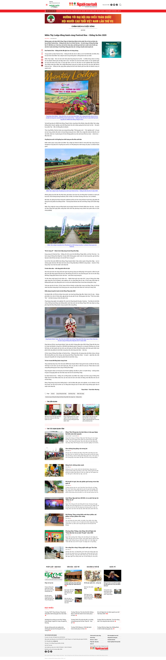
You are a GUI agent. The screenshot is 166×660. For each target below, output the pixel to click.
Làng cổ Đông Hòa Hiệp (61, 393)
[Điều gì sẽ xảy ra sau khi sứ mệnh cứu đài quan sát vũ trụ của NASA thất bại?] (112, 575)
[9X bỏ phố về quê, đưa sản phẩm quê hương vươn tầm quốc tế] (54, 487)
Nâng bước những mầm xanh (74, 465)
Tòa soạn (50, 645)
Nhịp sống (83, 30)
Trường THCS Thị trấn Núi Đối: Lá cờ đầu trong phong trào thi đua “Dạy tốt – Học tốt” (82, 621)
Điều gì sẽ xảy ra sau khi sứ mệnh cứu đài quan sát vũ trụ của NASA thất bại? (112, 584)
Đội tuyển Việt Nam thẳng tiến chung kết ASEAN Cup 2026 (69, 592)
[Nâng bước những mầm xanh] (54, 470)
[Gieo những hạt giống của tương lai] (54, 454)
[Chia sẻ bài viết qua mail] (42, 62)
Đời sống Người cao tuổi (113, 635)
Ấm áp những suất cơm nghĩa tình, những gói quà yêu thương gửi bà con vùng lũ (55, 628)
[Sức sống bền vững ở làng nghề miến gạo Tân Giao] (54, 553)
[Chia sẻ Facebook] (42, 57)
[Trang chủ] (45, 11)
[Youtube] (114, 5)
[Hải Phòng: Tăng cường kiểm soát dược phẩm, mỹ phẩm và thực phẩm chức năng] (54, 520)
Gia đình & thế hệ (111, 639)
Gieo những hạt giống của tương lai (76, 448)
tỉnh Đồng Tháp (71, 393)
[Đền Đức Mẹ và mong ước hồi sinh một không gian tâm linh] (78, 600)
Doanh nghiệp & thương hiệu (114, 641)
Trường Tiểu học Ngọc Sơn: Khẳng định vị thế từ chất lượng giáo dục (108, 628)
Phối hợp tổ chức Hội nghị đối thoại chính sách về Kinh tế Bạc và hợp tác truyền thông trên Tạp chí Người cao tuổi (89, 599)
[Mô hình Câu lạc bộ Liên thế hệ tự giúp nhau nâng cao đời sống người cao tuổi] (53, 409)
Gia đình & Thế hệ (93, 567)
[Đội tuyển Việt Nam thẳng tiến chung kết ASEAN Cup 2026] (78, 591)
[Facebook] (111, 5)
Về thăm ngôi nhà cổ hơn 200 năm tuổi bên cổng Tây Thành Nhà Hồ (72, 583)
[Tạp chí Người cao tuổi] (54, 7)
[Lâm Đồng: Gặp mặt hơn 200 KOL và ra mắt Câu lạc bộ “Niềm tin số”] (54, 503)
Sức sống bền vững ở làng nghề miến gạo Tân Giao (81, 547)
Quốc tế (112, 567)
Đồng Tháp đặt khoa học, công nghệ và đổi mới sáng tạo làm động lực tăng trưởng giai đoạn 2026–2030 (71, 419)
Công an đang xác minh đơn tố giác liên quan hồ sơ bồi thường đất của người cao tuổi (49, 589)
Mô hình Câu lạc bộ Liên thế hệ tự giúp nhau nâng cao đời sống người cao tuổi (53, 418)
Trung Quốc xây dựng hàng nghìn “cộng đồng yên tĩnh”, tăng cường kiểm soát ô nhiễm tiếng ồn (108, 593)
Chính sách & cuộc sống (83, 26)
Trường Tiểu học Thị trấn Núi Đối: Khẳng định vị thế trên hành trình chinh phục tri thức (82, 613)
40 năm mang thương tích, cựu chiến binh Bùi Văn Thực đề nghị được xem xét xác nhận (49, 598)
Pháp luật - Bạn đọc (53, 567)
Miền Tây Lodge (80, 393)
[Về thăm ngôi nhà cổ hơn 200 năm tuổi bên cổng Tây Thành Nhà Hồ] (73, 575)
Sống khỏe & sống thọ (112, 637)
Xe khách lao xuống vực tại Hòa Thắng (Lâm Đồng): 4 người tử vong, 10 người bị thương (56, 621)
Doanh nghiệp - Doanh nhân (71, 435)
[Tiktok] (117, 5)
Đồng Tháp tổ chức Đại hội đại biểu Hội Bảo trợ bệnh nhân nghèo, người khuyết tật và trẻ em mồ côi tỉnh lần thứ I (91, 419)
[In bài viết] (42, 65)
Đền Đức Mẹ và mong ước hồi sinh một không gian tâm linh (69, 600)
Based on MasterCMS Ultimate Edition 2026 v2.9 (55, 658)
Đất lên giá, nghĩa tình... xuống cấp (92, 582)
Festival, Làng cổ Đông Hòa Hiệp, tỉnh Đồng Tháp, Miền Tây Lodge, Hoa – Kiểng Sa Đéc (63, 397)
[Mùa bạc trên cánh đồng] (98, 588)
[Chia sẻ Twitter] (42, 60)
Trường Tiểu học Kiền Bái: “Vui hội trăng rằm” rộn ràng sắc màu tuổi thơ (108, 620)
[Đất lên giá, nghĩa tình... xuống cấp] (93, 575)
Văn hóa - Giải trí (73, 567)
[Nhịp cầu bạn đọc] (53, 575)
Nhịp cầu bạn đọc (49, 582)
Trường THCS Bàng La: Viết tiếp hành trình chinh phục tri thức (81, 628)
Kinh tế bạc (92, 637)
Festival (52, 393)
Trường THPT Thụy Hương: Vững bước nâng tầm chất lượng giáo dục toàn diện (55, 612)
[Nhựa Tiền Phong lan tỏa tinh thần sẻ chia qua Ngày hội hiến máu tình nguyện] (54, 437)
